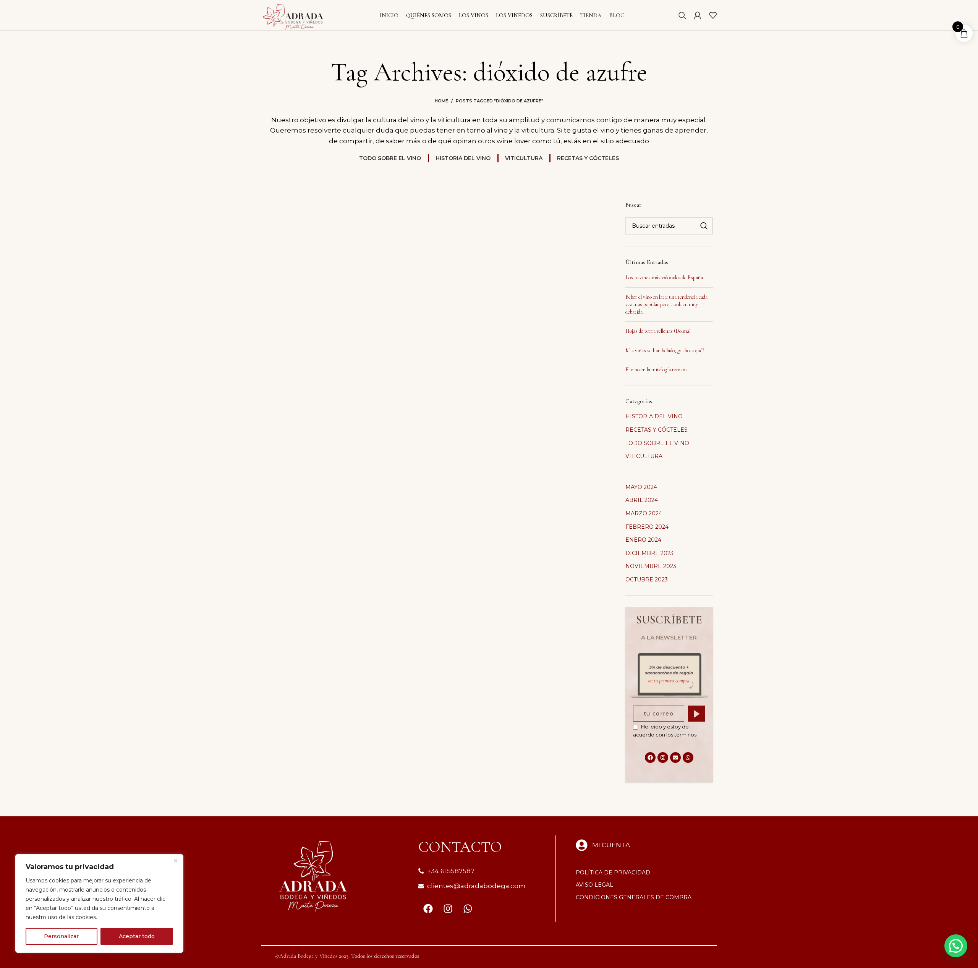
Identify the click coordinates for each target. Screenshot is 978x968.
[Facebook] (650, 757)
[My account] (697, 15)
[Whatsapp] (688, 757)
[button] (955, 945)
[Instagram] (662, 757)
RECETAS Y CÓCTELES (656, 429)
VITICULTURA (643, 456)
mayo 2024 (641, 487)
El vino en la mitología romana (656, 369)
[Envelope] (675, 757)
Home (441, 101)
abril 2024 (641, 500)
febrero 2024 (647, 526)
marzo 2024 (643, 513)
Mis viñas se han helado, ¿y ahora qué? (664, 350)
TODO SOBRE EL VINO (657, 443)
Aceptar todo (137, 936)
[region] (99, 903)
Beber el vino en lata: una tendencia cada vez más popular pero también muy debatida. (666, 304)
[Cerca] (175, 860)
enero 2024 (643, 539)
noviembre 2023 (650, 566)
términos (685, 735)
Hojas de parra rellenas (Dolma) (658, 331)
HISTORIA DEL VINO (654, 416)
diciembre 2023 (649, 553)
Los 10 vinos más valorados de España (664, 277)
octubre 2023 (646, 579)
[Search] (682, 15)
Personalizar (61, 936)
